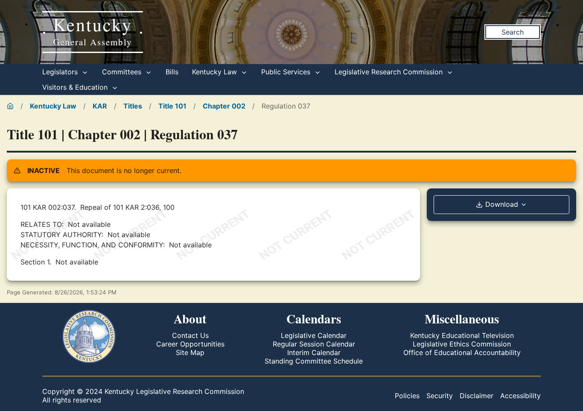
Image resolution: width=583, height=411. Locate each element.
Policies (407, 395)
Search (512, 32)
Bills (172, 72)
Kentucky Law (215, 72)
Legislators (61, 72)
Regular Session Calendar (314, 344)
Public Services (286, 72)
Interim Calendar (314, 352)
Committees (122, 72)
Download (501, 204)
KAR (100, 106)
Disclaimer (476, 395)
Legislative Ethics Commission (462, 344)
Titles (132, 106)
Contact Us (190, 335)
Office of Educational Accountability (462, 352)
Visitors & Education (76, 87)
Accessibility (520, 395)
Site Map (190, 352)
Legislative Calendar (314, 335)
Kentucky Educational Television (462, 335)
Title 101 (172, 106)
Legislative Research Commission (390, 72)
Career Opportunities (190, 344)
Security (439, 395)
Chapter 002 (224, 106)
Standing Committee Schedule (314, 361)
